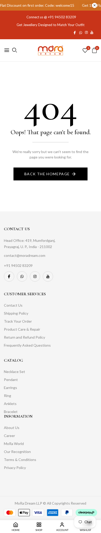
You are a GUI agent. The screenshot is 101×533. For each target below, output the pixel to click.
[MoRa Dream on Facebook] (74, 32)
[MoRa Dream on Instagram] (86, 32)
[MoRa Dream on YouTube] (91, 32)
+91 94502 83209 (62, 17)
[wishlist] (85, 51)
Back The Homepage (47, 174)
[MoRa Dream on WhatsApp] (80, 32)
